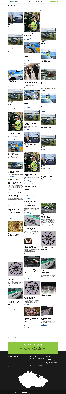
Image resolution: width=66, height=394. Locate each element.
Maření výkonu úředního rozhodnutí (30, 145)
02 (13, 335)
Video (36, 1)
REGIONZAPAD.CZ (31, 357)
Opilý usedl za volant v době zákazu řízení (46, 62)
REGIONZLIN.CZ (40, 360)
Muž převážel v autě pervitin (29, 55)
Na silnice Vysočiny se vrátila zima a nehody (46, 296)
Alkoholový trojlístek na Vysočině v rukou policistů (47, 177)
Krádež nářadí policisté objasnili (30, 123)
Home (29, 1)
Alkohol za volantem (46, 148)
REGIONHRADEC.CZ (31, 364)
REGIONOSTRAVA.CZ (40, 363)
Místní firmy (39, 10)
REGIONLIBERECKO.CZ (32, 363)
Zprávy (32, 1)
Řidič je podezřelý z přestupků (13, 155)
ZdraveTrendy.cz (48, 364)
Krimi (21, 10)
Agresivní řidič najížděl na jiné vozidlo (30, 83)
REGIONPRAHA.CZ (31, 360)
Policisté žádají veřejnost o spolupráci (14, 82)
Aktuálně (9, 10)
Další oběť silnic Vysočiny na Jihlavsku (47, 248)
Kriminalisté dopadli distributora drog (29, 102)
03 (15, 335)
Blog (39, 1)
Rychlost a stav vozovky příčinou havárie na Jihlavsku (30, 188)
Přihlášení (22, 357)
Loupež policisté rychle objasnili (13, 103)
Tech (29, 10)
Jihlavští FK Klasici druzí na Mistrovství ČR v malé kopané (31, 320)
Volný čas (16, 10)
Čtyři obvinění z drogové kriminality (14, 278)
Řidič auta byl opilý (13, 47)
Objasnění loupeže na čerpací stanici (29, 34)
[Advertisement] (48, 19)
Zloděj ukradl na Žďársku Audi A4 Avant (14, 182)
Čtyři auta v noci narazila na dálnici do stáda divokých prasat (14, 235)
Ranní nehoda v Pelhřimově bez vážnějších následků (15, 196)
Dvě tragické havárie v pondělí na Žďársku (29, 229)
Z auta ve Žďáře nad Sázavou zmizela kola (29, 204)
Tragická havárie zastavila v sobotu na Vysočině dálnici (14, 302)
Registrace (55, 1)
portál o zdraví (52, 363)
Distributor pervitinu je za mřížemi (47, 42)
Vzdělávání (27, 10)
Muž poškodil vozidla (46, 127)
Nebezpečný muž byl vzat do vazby (47, 105)
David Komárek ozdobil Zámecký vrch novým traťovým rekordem (46, 216)
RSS (21, 361)
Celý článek (11, 31)
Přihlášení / (52, 1)
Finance (24, 10)
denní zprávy (9, 357)
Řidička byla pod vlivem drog (14, 134)
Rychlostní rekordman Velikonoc (46, 82)
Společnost (32, 10)
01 (11, 335)
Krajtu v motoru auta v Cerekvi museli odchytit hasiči (30, 271)
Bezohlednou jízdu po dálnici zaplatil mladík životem (46, 318)
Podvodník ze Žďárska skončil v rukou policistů (30, 246)
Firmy (41, 1)
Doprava (12, 10)
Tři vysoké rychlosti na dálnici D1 (13, 25)
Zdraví (18, 10)
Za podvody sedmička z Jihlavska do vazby (30, 297)
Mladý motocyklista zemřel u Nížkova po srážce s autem (47, 272)
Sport (42, 10)
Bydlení (36, 10)
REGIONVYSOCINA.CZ (40, 357)
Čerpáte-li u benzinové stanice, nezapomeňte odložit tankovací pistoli (14, 211)
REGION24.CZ (39, 364)
